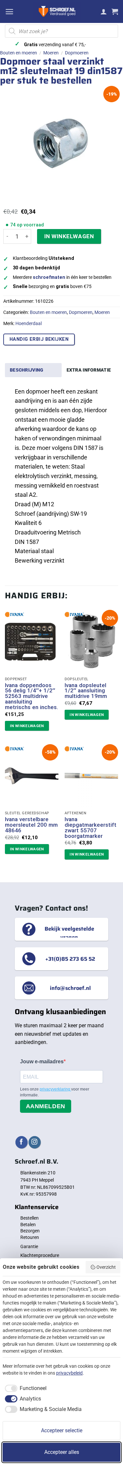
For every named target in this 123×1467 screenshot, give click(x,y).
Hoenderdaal (28, 323)
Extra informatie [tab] (89, 370)
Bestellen (29, 1218)
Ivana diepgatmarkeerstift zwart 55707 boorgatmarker (90, 828)
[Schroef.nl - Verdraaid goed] (57, 11)
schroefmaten (49, 277)
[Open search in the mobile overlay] (61, 31)
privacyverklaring (55, 1089)
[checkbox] (25, 1388)
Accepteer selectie (61, 1430)
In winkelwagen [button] (27, 726)
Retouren (29, 1237)
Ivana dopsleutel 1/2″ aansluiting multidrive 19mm (86, 691)
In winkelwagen (69, 236)
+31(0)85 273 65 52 (70, 959)
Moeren (51, 52)
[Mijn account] (103, 11)
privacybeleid (69, 1373)
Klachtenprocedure (39, 1255)
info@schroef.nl (70, 988)
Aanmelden (45, 1106)
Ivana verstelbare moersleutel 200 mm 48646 (31, 825)
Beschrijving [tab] (26, 370)
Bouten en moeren (18, 52)
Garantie (29, 1246)
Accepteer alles (61, 1452)
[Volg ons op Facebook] (21, 1142)
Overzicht (106, 1267)
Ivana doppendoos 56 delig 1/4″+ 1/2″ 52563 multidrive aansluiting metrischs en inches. (31, 696)
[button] (9, 11)
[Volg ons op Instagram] (35, 1142)
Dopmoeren (77, 52)
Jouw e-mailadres (42, 1061)
